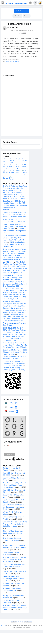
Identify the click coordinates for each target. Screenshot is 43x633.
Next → (26, 16)
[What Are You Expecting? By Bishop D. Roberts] (18, 166)
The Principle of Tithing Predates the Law (12, 589)
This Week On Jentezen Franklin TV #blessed (12, 539)
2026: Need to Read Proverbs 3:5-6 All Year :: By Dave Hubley (14, 244)
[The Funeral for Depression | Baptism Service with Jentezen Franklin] (24, 166)
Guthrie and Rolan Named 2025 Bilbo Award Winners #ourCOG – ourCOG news (15, 352)
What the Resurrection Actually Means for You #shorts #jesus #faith (14, 547)
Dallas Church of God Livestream (11, 602)
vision (17, 61)
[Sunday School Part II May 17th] (5, 177)
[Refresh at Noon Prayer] (24, 160)
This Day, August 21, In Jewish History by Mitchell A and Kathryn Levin (14, 559)
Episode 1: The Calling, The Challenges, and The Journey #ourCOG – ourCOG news (14, 363)
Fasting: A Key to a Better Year (14, 217)
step (12, 61)
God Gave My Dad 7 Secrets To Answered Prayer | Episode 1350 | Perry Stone (15, 524)
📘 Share (27, 68)
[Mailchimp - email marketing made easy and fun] (15, 460)
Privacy (3, 625)
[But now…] (18, 160)
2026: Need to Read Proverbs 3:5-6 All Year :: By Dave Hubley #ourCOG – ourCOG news (14, 239)
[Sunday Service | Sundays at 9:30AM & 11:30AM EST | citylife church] (11, 160)
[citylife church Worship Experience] (11, 166)
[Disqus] (21, 106)
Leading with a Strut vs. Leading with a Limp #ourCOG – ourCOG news (14, 226)
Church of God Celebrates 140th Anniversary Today (13, 532)
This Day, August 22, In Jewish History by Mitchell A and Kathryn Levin (14, 485)
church (8, 61)
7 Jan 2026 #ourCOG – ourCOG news (11, 220)
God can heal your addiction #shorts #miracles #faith (13, 565)
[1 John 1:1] (5, 160)
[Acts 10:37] (18, 172)
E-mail (6, 446)
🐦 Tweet (37, 68)
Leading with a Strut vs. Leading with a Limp (14, 231)
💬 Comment (16, 68)
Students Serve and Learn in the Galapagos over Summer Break (14, 507)
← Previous (17, 16)
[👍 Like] (6, 68)
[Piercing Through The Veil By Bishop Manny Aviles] (5, 166)
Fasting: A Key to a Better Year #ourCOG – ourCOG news (14, 213)
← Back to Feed (21, 11)
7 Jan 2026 (20, 221)
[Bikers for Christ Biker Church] (5, 172)
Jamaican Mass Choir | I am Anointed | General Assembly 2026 (14, 578)
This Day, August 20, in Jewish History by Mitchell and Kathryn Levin (15, 607)
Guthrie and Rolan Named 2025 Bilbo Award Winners (15, 357)
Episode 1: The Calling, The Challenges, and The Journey (14, 369)
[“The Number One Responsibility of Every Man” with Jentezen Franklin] (11, 172)
